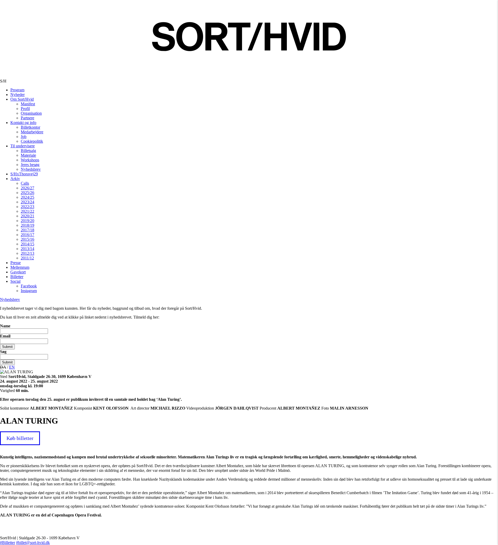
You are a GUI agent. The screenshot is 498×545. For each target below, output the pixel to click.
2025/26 (27, 192)
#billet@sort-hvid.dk (33, 542)
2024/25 (27, 197)
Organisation (31, 113)
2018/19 (27, 225)
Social (15, 281)
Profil (25, 108)
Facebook (29, 286)
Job (23, 136)
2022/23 (27, 206)
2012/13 (27, 253)
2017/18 (27, 230)
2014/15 (27, 244)
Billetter (16, 276)
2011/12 (27, 258)
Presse (15, 262)
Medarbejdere (32, 132)
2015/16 (27, 239)
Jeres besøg (30, 164)
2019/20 (27, 220)
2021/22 (27, 211)
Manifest (28, 104)
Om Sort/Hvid (22, 99)
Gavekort (18, 272)
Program (17, 90)
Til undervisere (22, 146)
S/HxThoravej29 (24, 174)
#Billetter (7, 542)
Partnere (27, 118)
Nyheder (17, 94)
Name (5, 326)
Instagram (29, 290)
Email (5, 336)
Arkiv (15, 178)
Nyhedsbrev (31, 169)
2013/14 (27, 248)
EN (12, 367)
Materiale (28, 155)
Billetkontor (30, 127)
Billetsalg (28, 150)
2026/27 (27, 188)
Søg (3, 351)
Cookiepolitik (32, 141)
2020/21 (27, 216)
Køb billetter (19, 438)
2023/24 (27, 202)
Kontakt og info (23, 122)
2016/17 (27, 234)
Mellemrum (19, 267)
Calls (25, 183)
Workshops (30, 160)
